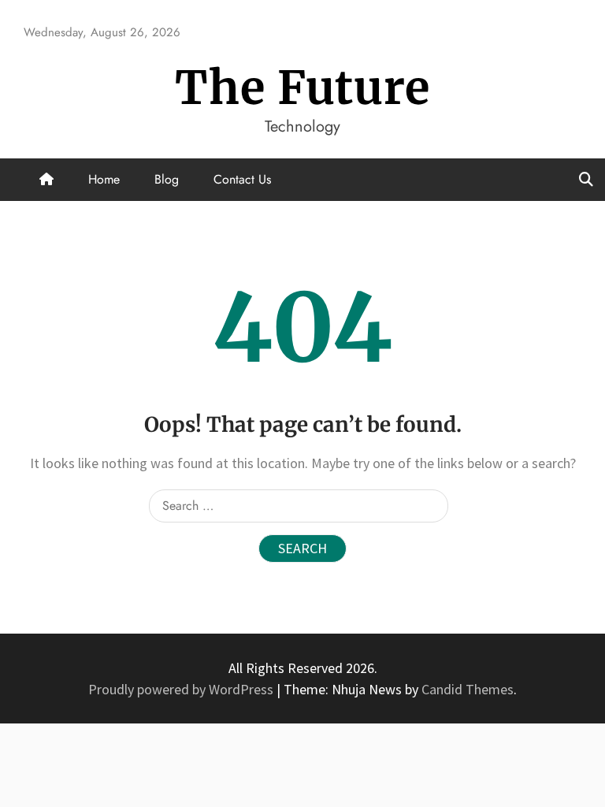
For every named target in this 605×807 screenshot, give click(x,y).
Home (104, 179)
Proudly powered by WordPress (182, 689)
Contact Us (242, 179)
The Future (302, 88)
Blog (166, 179)
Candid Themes (467, 689)
